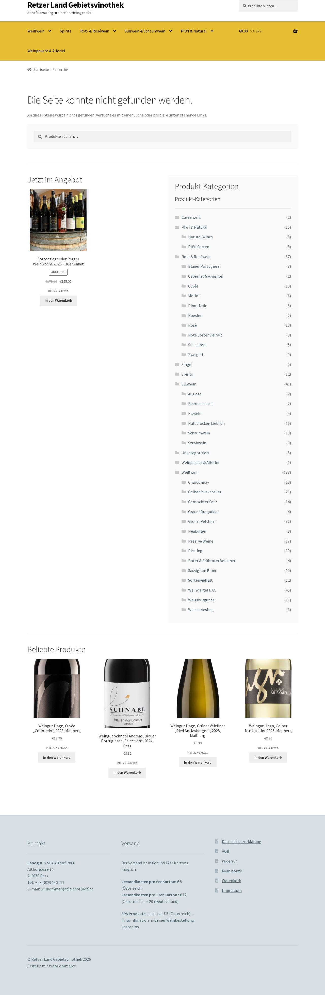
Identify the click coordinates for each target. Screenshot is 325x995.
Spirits (65, 30)
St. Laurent (197, 344)
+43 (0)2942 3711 (49, 882)
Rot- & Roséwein (94, 30)
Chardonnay (198, 482)
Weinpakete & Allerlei (46, 50)
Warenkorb (231, 880)
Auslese (194, 393)
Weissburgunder (202, 599)
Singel (187, 364)
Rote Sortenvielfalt (205, 335)
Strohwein (197, 442)
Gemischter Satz (202, 501)
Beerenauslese (201, 403)
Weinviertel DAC (202, 590)
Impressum (232, 890)
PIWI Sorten (198, 246)
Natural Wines (200, 236)
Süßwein (189, 383)
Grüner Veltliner (202, 521)
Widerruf (229, 861)
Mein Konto (232, 870)
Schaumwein (199, 432)
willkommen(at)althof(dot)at (67, 888)
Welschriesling (201, 609)
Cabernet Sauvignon (205, 276)
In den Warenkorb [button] (58, 300)
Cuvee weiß (191, 217)
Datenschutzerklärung (241, 841)
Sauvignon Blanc (202, 570)
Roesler (195, 315)
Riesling (195, 550)
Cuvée (193, 286)
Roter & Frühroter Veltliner (211, 560)
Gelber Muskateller (204, 491)
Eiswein (194, 413)
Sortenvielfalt (200, 580)
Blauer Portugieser (204, 266)
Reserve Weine (200, 541)
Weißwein (35, 30)
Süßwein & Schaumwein (145, 30)
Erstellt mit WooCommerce (51, 965)
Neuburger (197, 531)
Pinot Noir (197, 305)
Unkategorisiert (195, 452)
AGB (225, 851)
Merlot (194, 295)
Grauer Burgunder (203, 511)
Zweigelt (196, 354)
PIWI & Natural (194, 30)
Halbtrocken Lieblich (206, 423)
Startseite (41, 69)
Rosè (192, 325)
